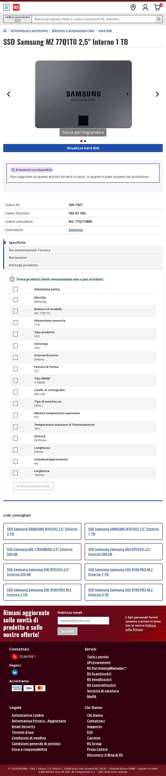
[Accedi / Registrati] (145, 7)
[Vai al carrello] (157, 7)
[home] (4, 30)
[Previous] (8, 94)
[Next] (157, 94)
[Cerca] (158, 19)
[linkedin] (15, 672)
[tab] (83, 242)
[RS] (16, 7)
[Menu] (6, 7)
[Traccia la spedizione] (133, 7)
